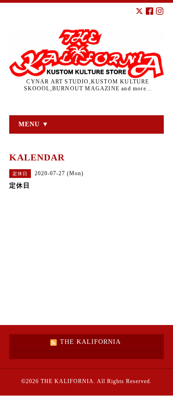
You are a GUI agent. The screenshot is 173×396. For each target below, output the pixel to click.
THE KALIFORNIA (67, 381)
